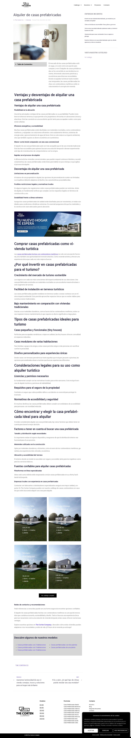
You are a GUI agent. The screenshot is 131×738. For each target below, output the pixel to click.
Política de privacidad (106, 734)
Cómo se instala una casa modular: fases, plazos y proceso (100, 25)
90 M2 (42, 708)
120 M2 (42, 710)
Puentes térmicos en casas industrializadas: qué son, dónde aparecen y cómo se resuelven (100, 41)
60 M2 (42, 705)
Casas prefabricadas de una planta (63, 647)
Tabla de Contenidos (24, 64)
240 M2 (42, 719)
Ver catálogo (88, 57)
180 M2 (42, 716)
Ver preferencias (120, 731)
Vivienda (28, 20)
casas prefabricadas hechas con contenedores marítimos (37, 254)
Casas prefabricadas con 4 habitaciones (32, 650)
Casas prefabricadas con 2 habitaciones (32, 645)
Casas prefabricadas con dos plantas (64, 645)
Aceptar (91, 731)
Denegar (105, 731)
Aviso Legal (95, 734)
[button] (30, 64)
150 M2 (42, 713)
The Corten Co (19, 20)
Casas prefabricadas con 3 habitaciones (32, 647)
